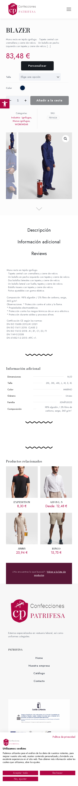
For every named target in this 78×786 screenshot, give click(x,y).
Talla (8, 77)
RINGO (56, 548)
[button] (4, 103)
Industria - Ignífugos (21, 117)
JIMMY (22, 548)
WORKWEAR (21, 124)
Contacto (39, 681)
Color (9, 88)
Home (39, 658)
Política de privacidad (64, 737)
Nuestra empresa (39, 666)
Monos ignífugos (21, 121)
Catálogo (39, 673)
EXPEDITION (21, 502)
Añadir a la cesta (49, 100)
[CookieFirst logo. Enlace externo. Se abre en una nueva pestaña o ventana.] (12, 742)
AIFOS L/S (56, 502)
